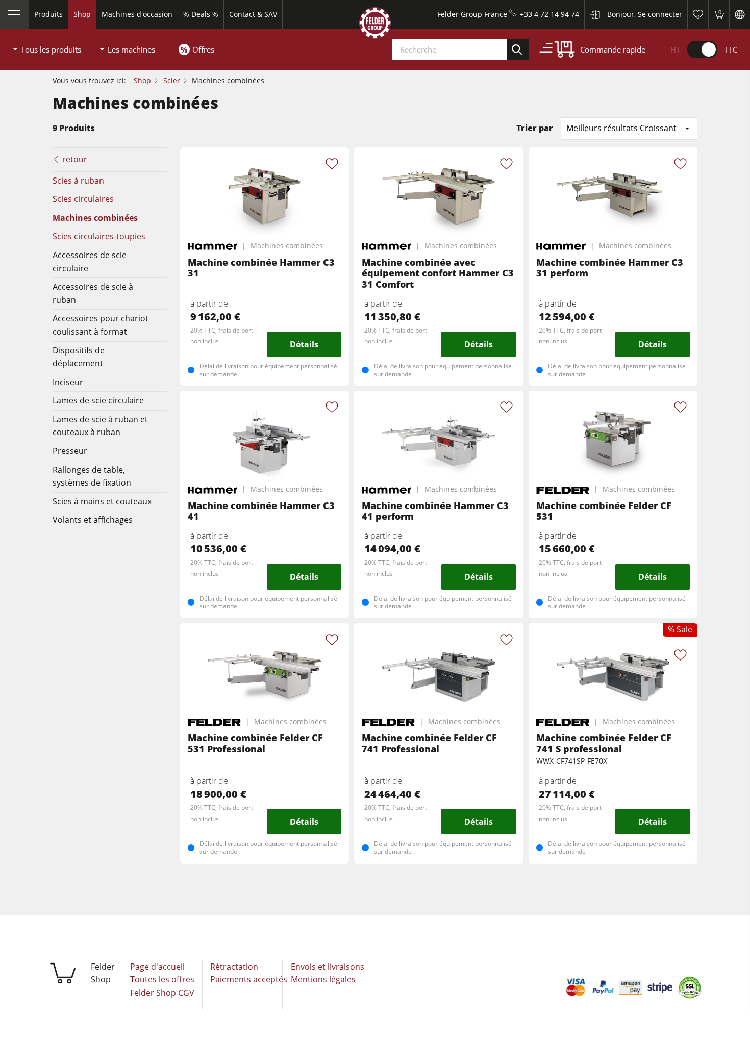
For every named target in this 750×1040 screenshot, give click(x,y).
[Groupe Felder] (375, 25)
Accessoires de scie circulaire (90, 261)
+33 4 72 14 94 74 (549, 14)
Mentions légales (323, 979)
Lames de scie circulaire (98, 400)
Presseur (70, 450)
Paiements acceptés (248, 979)
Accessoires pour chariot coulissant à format (100, 325)
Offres (203, 49)
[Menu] (14, 14)
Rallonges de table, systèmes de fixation (92, 476)
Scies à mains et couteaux (102, 501)
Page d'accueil (157, 966)
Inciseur (68, 382)
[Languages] (739, 14)
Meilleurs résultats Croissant (621, 128)
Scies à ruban (78, 180)
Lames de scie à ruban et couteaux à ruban (100, 426)
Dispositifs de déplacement (79, 357)
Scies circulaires (83, 199)
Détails (304, 344)
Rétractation (234, 966)
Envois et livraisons (327, 966)
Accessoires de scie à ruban (93, 293)
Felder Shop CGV (162, 992)
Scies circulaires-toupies (99, 236)
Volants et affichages (93, 519)
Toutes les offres (162, 979)
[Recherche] (518, 49)
